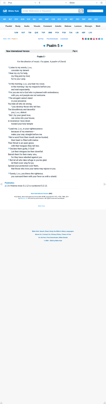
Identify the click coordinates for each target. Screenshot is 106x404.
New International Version (39, 193)
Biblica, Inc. (24, 198)
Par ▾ (75, 51)
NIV (9, 39)
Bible (4, 39)
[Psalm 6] (103, 190)
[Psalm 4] (3, 190)
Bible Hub (41, 206)
